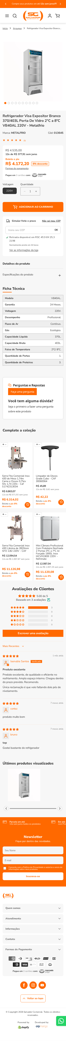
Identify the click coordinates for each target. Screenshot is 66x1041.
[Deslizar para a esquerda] (6, 808)
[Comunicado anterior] (6, 4)
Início (5, 28)
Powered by (23, 1022)
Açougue (17, 28)
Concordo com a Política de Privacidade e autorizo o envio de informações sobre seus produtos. (35, 868)
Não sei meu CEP (51, 221)
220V (9, 190)
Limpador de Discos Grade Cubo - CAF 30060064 (47, 479)
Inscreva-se (33, 876)
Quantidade (26, 184)
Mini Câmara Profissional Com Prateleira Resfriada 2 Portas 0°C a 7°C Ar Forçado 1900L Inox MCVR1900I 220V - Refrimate (49, 552)
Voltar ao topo (35, 998)
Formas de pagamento (17, 168)
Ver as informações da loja (23, 250)
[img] (11, 656)
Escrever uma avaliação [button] (33, 633)
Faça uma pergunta (22, 391)
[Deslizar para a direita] (59, 808)
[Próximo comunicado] (60, 4)
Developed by (41, 1022)
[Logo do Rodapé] (8, 901)
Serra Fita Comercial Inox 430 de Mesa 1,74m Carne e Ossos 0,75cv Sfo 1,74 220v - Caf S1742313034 (16, 481)
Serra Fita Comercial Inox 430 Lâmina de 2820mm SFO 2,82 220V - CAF (16, 548)
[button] (7, 16)
